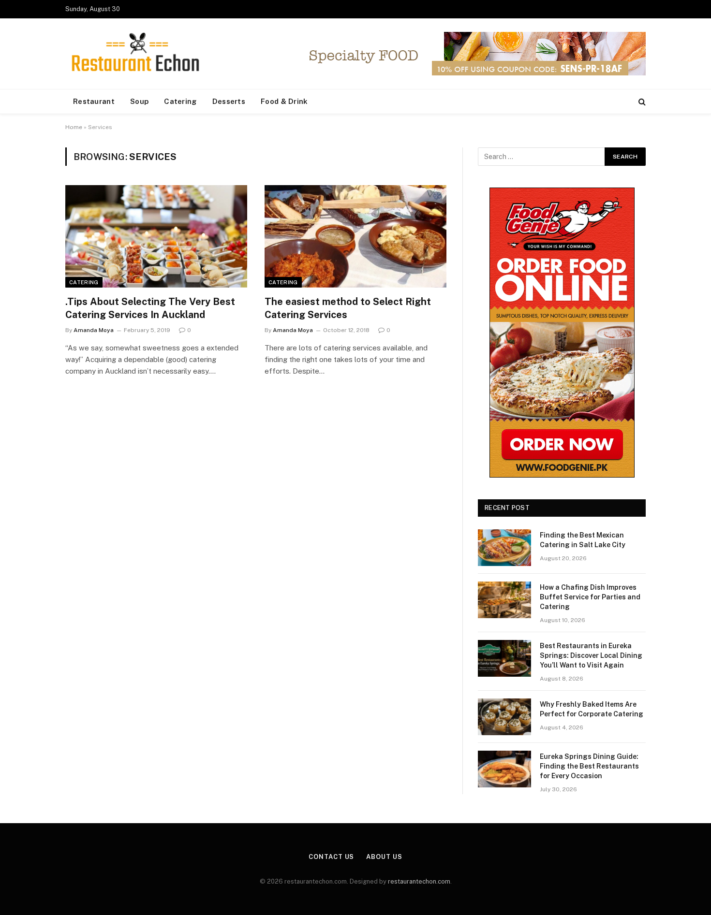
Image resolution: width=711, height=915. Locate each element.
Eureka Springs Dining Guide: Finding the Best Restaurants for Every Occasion (589, 766)
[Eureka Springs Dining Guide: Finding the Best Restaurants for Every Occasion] (504, 769)
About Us (384, 856)
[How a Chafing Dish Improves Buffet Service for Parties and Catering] (504, 599)
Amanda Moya (94, 330)
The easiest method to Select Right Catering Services (348, 308)
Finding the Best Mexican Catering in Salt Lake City (582, 540)
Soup (139, 101)
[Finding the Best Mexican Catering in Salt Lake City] (504, 547)
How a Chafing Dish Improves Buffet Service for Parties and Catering (590, 596)
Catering (180, 101)
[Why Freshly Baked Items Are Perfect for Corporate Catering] (504, 716)
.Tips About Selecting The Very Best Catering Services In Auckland (150, 308)
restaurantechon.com (419, 881)
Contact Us (331, 856)
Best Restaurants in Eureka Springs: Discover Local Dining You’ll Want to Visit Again (591, 655)
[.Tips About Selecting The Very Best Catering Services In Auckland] (156, 236)
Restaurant (94, 101)
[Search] (641, 102)
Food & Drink (284, 101)
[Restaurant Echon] (135, 54)
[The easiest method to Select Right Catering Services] (355, 236)
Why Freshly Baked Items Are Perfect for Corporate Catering (591, 709)
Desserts (228, 101)
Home (73, 127)
